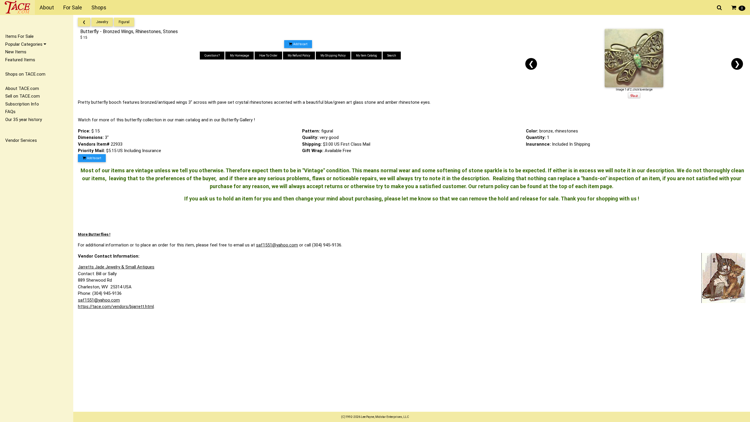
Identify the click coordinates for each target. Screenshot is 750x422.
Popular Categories (24, 44)
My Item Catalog (366, 55)
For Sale (72, 7)
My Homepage (239, 55)
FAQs (10, 111)
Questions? (212, 55)
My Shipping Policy (333, 55)
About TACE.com (22, 88)
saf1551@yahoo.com (277, 245)
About (47, 7)
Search (391, 55)
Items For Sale (19, 36)
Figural (124, 22)
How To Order (268, 55)
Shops (98, 7)
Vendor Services (21, 140)
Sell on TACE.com (22, 96)
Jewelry (102, 22)
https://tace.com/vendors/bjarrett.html (116, 306)
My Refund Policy (299, 55)
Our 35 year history (23, 119)
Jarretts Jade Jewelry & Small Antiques (116, 267)
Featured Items (20, 59)
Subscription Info (22, 104)
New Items (15, 52)
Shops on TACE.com (25, 74)
